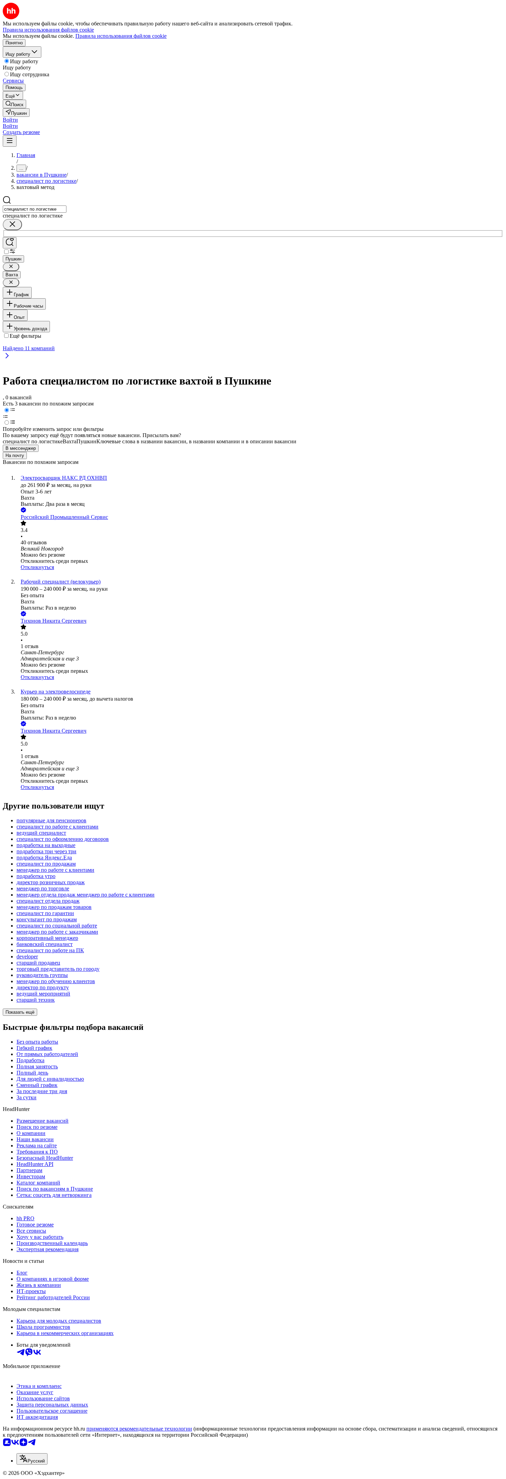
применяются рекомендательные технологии (139, 1429)
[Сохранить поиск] (10, 242)
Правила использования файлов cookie (121, 36)
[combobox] (34, 209)
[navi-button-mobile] (10, 141)
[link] (14, 104)
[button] (10, 120)
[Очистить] (12, 224)
